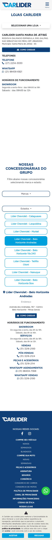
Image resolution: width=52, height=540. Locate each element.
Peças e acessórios (26, 467)
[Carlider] (16, 5)
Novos (26, 444)
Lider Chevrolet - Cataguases (26, 216)
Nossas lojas (26, 507)
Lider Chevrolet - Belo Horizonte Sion (26, 282)
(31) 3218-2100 (27, 348)
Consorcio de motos (26, 487)
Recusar (39, 535)
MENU (47, 7)
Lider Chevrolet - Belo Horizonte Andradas (26, 241)
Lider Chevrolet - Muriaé (26, 231)
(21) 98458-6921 (13, 71)
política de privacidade (11, 529)
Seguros (26, 475)
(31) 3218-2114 (27, 363)
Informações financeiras (26, 499)
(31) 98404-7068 (27, 371)
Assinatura (26, 471)
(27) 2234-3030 (13, 63)
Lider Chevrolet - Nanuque (26, 272)
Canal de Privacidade (26, 495)
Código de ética (26, 503)
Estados (25, 208)
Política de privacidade (26, 491)
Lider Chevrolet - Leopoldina (26, 224)
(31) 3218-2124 (27, 356)
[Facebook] (21, 432)
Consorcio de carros (26, 483)
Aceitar (13, 535)
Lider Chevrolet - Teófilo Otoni (26, 263)
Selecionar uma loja (25, 25)
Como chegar (27, 50)
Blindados (26, 452)
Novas (26, 460)
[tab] (26, 209)
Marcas (25, 194)
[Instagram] (28, 432)
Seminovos (26, 448)
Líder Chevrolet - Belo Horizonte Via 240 (26, 252)
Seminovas (26, 463)
